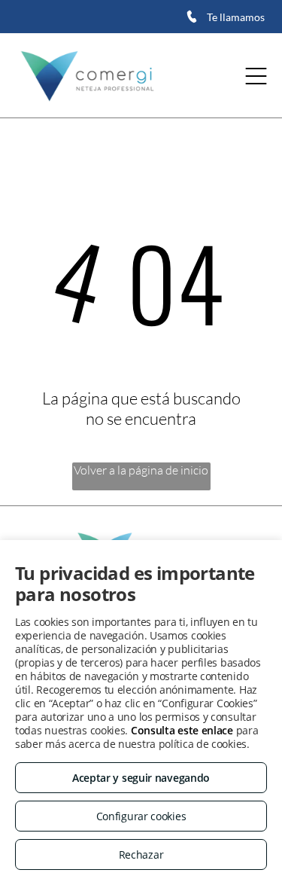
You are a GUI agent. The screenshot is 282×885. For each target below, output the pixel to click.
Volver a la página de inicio (141, 470)
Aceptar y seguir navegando (141, 778)
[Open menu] (256, 76)
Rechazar (141, 854)
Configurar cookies (141, 816)
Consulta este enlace (182, 730)
